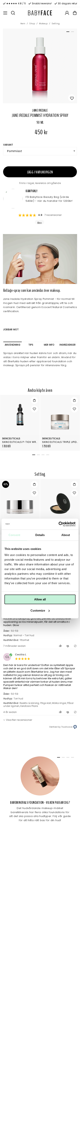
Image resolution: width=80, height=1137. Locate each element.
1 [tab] (67, 32)
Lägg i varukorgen (40, 172)
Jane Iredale (40, 110)
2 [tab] (72, 32)
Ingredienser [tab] (67, 344)
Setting (56, 23)
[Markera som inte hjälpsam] (68, 646)
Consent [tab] (14, 535)
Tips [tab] (30, 344)
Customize (37, 610)
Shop (32, 23)
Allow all (40, 599)
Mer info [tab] (49, 344)
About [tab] (65, 535)
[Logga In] (67, 13)
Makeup (43, 23)
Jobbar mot (11, 329)
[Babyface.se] (40, 12)
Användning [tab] (12, 344)
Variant (8, 144)
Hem (22, 23)
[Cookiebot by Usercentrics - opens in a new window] (59, 524)
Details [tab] (40, 535)
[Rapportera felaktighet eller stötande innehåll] (75, 646)
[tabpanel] (40, 66)
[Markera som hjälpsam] (61, 646)
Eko (39, 222)
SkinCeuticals (11, 438)
